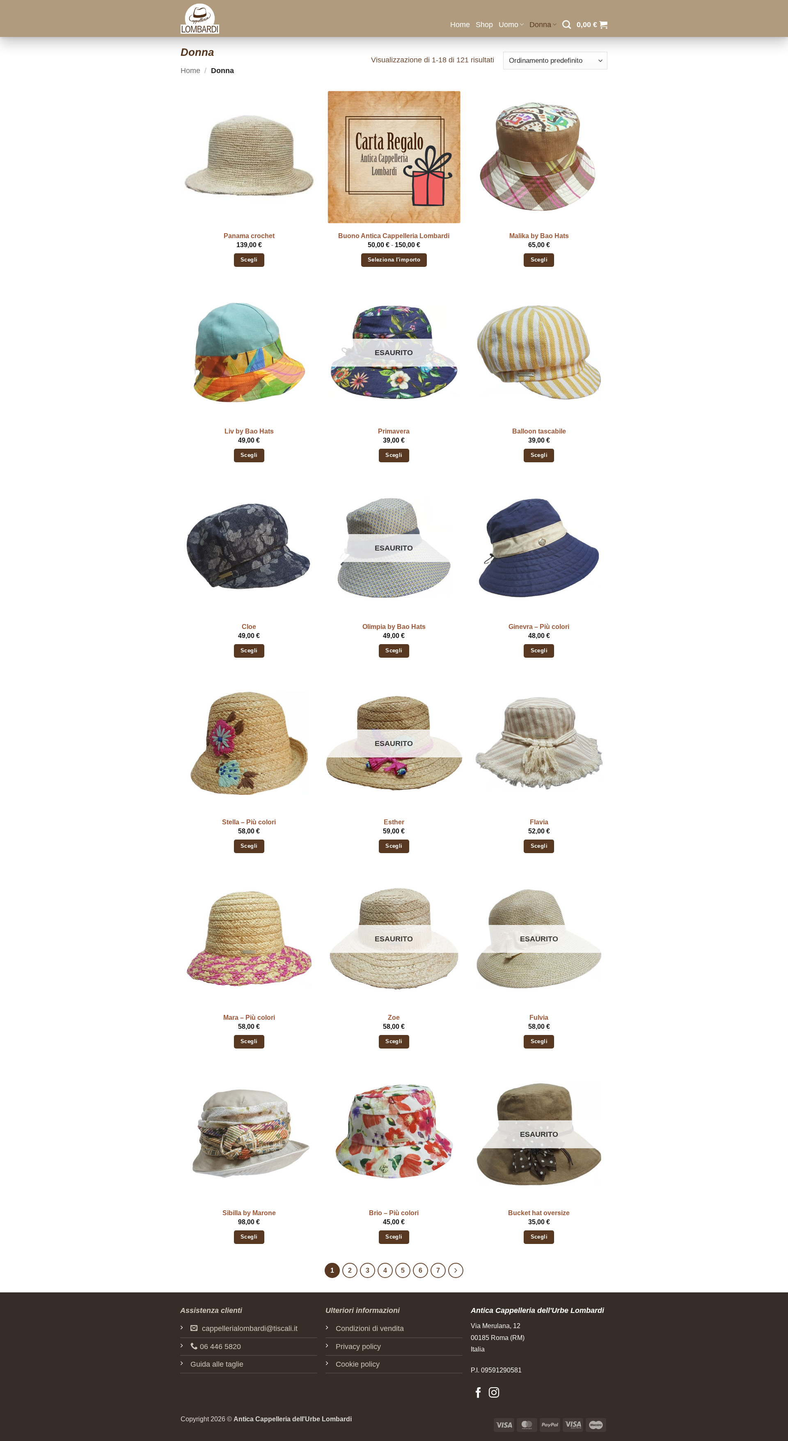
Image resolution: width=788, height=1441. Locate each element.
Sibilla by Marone (249, 1212)
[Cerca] (566, 24)
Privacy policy (358, 1346)
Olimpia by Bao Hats (394, 626)
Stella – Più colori (249, 822)
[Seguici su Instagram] (494, 1393)
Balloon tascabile (539, 431)
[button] (592, 25)
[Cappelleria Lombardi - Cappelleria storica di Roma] (222, 18)
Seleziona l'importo (394, 260)
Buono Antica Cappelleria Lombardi (393, 235)
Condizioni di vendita (370, 1328)
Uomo (508, 25)
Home (460, 25)
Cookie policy (358, 1364)
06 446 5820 (220, 1346)
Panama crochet (249, 235)
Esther (394, 822)
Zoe (394, 1017)
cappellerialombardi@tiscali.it (250, 1328)
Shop (484, 25)
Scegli (249, 260)
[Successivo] (455, 1270)
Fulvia (538, 1017)
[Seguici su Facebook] (478, 1393)
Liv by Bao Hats (249, 431)
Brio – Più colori (394, 1212)
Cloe (249, 626)
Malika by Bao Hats (539, 235)
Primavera (394, 431)
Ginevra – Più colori (539, 626)
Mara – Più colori (249, 1017)
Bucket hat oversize (539, 1212)
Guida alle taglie (216, 1364)
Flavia (539, 822)
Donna (540, 25)
